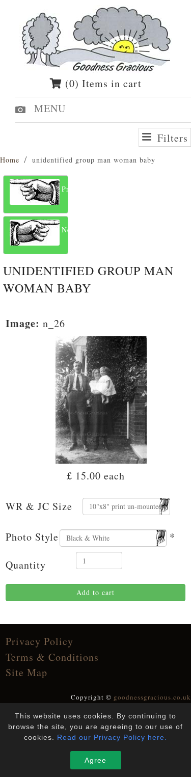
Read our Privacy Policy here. (112, 737)
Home (9, 160)
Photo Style (32, 537)
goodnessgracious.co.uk (152, 697)
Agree (95, 760)
